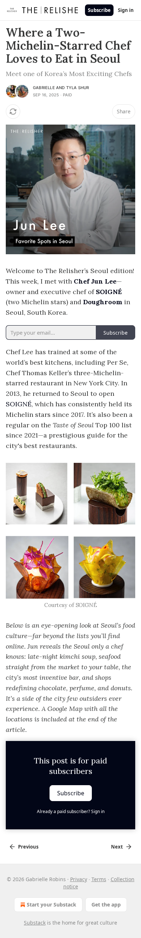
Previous (28, 846)
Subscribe (99, 10)
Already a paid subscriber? (70, 811)
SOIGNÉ (109, 292)
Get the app (106, 904)
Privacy (78, 879)
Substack (35, 922)
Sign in (126, 10)
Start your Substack (51, 904)
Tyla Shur (77, 87)
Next (117, 846)
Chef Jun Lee (95, 281)
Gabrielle (44, 87)
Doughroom (102, 302)
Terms (98, 879)
